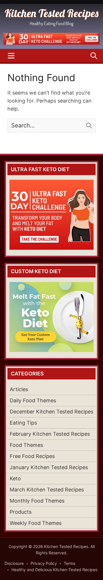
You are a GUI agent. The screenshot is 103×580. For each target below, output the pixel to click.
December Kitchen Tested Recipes (51, 412)
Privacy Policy (44, 563)
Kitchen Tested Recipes (51, 13)
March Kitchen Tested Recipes (47, 490)
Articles (19, 389)
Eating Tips (23, 423)
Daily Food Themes (33, 400)
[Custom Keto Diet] (51, 317)
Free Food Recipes (32, 456)
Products (20, 512)
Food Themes (26, 445)
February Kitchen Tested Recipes (50, 434)
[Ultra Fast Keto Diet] (51, 43)
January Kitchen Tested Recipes (49, 467)
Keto (15, 478)
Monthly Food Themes (37, 501)
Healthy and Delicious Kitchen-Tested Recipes (54, 569)
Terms (69, 563)
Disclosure (14, 563)
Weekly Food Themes (36, 523)
